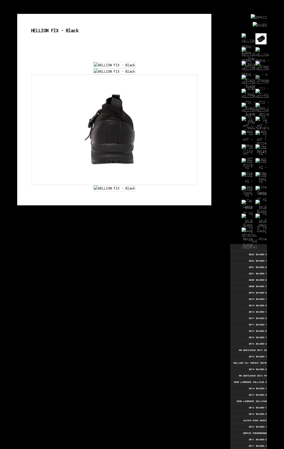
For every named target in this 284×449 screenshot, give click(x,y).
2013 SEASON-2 (258, 394)
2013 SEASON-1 (258, 407)
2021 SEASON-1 (258, 273)
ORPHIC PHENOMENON (255, 433)
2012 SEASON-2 (258, 413)
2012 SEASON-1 (258, 426)
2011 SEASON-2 (258, 439)
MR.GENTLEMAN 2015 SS (253, 350)
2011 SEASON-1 (258, 445)
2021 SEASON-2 (258, 267)
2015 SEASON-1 (258, 356)
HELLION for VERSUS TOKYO (250, 362)
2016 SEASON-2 (258, 330)
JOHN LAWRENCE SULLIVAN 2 (250, 381)
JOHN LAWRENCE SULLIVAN (251, 401)
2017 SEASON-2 (258, 318)
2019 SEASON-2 (258, 292)
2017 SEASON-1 (258, 324)
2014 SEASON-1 (258, 388)
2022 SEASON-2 (258, 254)
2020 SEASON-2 (258, 279)
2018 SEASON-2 (258, 305)
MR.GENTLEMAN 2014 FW (253, 375)
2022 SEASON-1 (258, 260)
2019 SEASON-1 (258, 298)
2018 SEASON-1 (258, 311)
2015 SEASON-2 (258, 343)
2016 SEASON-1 (258, 337)
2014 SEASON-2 (258, 369)
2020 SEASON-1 (258, 286)
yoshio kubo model (255, 420)
